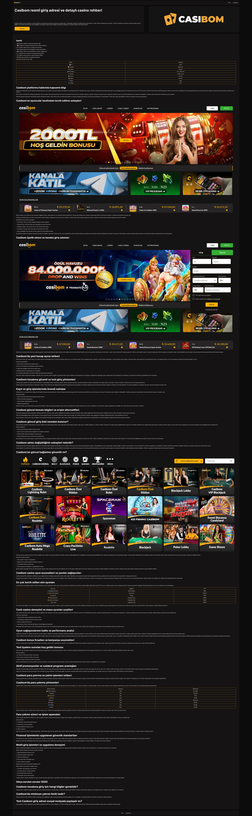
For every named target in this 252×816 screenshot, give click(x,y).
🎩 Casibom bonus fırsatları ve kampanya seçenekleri (30, 53)
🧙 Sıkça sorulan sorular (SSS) (24, 59)
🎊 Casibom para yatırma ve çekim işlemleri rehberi (30, 55)
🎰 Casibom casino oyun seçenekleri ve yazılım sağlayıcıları (32, 51)
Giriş (229, 2)
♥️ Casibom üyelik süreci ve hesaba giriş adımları (29, 47)
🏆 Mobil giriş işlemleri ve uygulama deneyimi (28, 57)
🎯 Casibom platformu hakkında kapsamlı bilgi (28, 43)
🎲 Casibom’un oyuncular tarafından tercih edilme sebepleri (32, 45)
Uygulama (235, 2)
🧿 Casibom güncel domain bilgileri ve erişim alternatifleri (31, 49)
